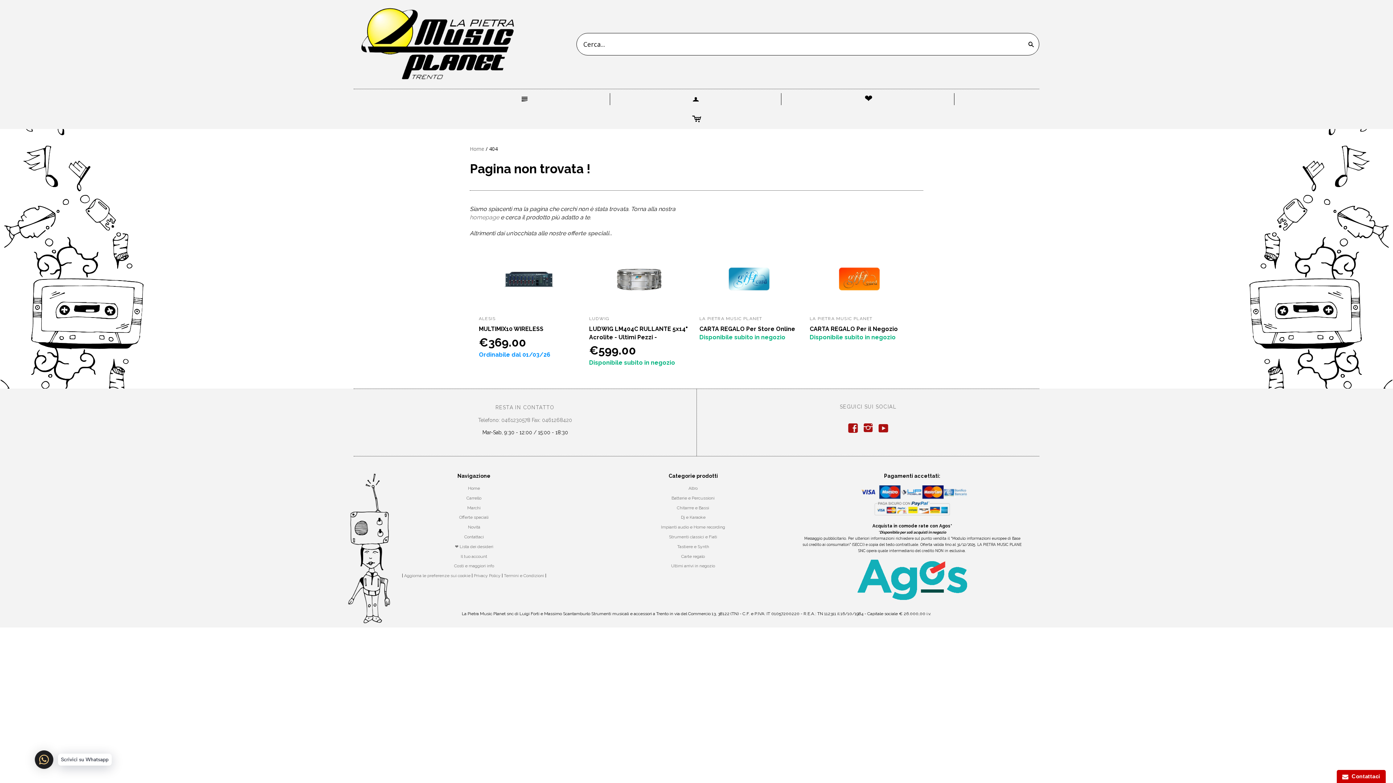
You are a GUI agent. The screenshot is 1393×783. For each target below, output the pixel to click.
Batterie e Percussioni (693, 498)
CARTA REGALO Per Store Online (747, 329)
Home (477, 148)
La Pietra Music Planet (730, 318)
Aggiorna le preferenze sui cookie (437, 575)
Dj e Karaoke (693, 517)
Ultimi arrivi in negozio (693, 565)
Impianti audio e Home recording (693, 527)
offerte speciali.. (589, 233)
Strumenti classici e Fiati (693, 536)
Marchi (474, 507)
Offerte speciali (474, 517)
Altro (693, 488)
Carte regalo (693, 556)
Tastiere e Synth (693, 546)
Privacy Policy (487, 575)
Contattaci (474, 536)
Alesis (487, 318)
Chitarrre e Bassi (693, 507)
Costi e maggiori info (474, 565)
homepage (484, 217)
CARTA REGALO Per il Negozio (854, 329)
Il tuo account (474, 556)
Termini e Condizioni (524, 575)
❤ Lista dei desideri (474, 546)
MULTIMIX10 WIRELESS (511, 329)
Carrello (474, 498)
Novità (474, 527)
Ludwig (599, 318)
